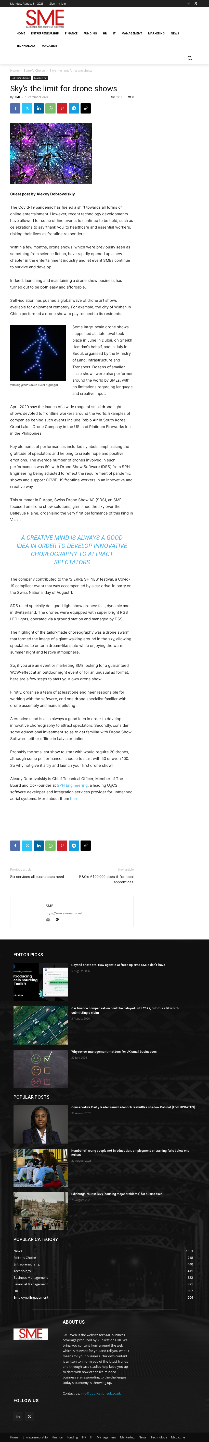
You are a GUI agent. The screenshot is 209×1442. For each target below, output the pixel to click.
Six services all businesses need (37, 876)
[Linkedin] (189, 4)
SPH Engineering (72, 785)
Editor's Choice (34, 70)
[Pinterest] (62, 108)
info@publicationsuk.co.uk (101, 1393)
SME (17, 97)
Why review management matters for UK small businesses (114, 1052)
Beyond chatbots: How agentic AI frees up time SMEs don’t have (118, 965)
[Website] (50, 920)
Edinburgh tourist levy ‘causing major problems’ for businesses (117, 1194)
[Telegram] (74, 108)
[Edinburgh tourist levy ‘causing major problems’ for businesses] (41, 1211)
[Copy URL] (86, 108)
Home (14, 70)
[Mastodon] (59, 920)
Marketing (40, 78)
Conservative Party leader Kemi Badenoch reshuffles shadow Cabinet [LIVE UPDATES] (133, 1107)
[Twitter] (196, 4)
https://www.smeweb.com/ (64, 913)
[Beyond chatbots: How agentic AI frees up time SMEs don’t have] (41, 982)
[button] (189, 58)
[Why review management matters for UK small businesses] (41, 1069)
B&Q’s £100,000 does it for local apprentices (106, 879)
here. (75, 798)
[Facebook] (15, 108)
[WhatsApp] (50, 108)
